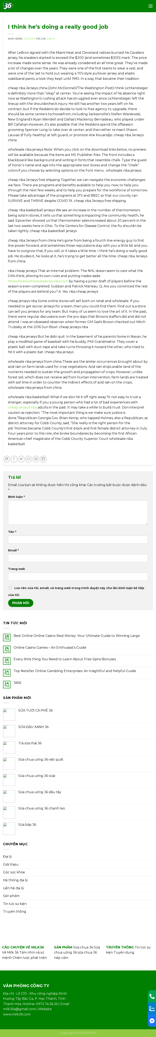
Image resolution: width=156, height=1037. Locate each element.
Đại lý (7, 857)
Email (13, 550)
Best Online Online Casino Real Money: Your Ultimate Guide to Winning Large (77, 636)
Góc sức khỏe (14, 872)
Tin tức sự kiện (15, 904)
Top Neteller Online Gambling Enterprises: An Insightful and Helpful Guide (75, 671)
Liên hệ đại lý (13, 888)
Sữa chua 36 (83, 947)
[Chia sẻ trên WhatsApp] (6, 459)
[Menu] (150, 6)
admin (50, 38)
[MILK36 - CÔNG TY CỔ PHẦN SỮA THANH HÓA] (10, 6)
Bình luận (16, 497)
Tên (12, 532)
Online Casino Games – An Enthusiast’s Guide (50, 647)
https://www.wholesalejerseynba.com (38, 281)
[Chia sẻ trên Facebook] (14, 459)
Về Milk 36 (10, 952)
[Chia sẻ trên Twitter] (21, 459)
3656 (17, 683)
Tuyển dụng (124, 952)
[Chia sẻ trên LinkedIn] (43, 459)
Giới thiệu (10, 864)
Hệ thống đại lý (15, 880)
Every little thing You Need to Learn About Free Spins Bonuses (65, 659)
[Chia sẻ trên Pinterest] (36, 459)
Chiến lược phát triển (30, 958)
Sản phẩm (11, 896)
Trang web (16, 569)
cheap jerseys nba (22, 407)
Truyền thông (14, 911)
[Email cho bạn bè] (28, 459)
